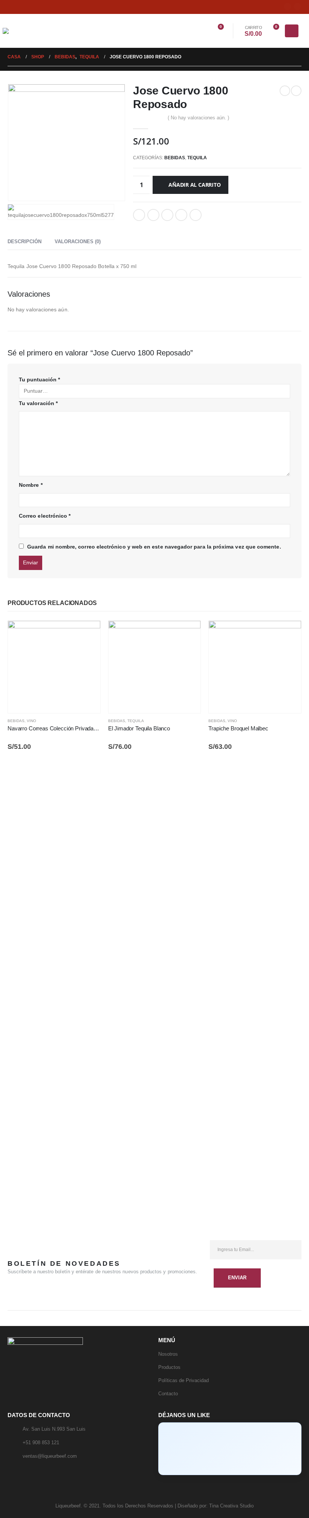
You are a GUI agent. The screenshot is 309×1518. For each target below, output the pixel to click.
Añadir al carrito (194, 184)
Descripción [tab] (24, 241)
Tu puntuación (39, 379)
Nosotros (168, 1354)
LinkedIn (167, 215)
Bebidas (174, 157)
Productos (169, 1367)
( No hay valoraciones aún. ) (198, 117)
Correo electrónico (196, 215)
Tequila (197, 157)
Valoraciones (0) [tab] (78, 241)
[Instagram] (297, 6)
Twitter (153, 215)
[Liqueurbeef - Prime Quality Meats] (20, 31)
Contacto (168, 1393)
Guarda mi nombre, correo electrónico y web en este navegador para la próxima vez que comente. (154, 547)
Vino (31, 721)
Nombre (31, 485)
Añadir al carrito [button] (88, 633)
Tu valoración (38, 403)
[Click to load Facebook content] (229, 1448)
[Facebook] (287, 6)
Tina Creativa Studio (231, 1506)
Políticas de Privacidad (183, 1380)
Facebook (139, 215)
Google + (181, 215)
